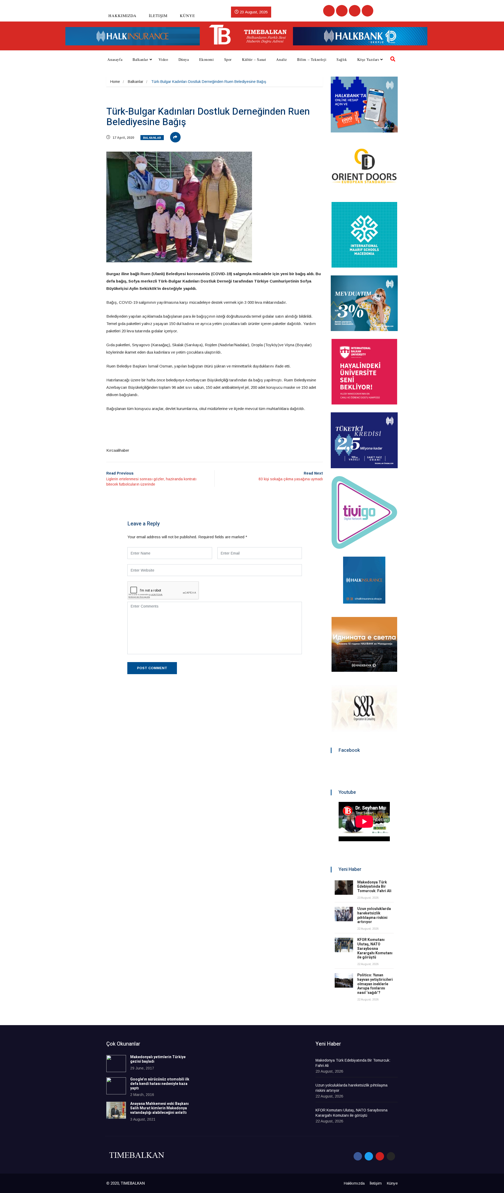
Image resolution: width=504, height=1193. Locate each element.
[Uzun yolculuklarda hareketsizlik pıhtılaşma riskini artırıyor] (344, 914)
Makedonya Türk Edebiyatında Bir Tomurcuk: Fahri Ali (374, 887)
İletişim (158, 15)
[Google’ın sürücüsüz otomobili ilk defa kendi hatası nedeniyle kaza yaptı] (116, 1085)
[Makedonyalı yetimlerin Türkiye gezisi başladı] (116, 1063)
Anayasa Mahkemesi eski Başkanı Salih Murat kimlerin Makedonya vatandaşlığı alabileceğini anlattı (159, 1108)
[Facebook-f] (358, 1156)
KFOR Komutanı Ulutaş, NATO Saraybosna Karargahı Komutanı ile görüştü (374, 948)
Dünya (183, 59)
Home (115, 81)
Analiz (281, 59)
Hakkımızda (122, 15)
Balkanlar (140, 59)
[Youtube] (354, 11)
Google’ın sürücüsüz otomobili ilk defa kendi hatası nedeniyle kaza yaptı (159, 1084)
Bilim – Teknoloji (311, 59)
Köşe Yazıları (368, 59)
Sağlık (342, 59)
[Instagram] (367, 11)
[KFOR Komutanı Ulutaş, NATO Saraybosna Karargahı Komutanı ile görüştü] (344, 945)
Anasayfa (114, 59)
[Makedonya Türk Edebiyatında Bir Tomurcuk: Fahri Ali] (344, 887)
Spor (228, 59)
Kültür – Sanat (254, 59)
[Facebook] (329, 11)
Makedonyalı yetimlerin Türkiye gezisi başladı (158, 1059)
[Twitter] (342, 11)
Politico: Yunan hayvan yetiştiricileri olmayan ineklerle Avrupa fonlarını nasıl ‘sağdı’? (375, 983)
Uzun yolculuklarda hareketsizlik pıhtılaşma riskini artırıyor (374, 915)
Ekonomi (206, 59)
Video (163, 59)
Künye (187, 15)
